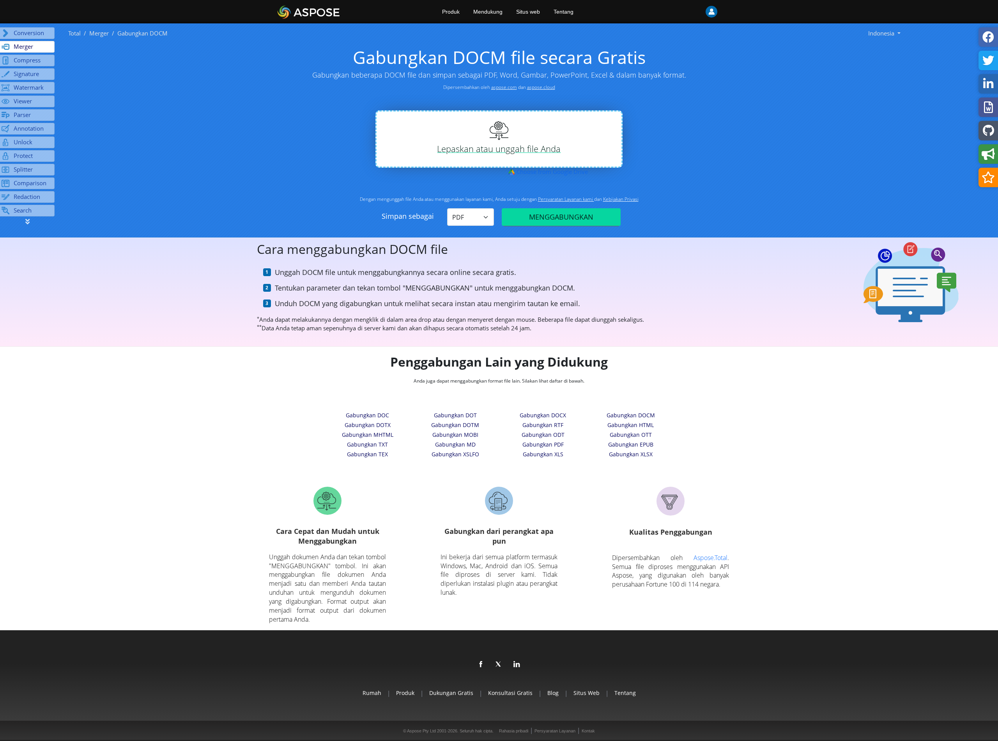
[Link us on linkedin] (517, 664)
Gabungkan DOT (455, 415)
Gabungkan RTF (542, 425)
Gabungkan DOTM (455, 425)
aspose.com (504, 87)
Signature (26, 74)
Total (74, 33)
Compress (27, 60)
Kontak (588, 731)
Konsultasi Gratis (510, 693)
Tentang (563, 12)
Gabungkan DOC (367, 415)
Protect (23, 156)
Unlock (23, 142)
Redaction (27, 196)
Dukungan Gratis (451, 693)
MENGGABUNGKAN (561, 217)
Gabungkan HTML (630, 425)
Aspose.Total (710, 557)
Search (23, 210)
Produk (451, 12)
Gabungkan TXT (367, 444)
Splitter (23, 169)
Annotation (29, 128)
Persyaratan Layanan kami (566, 199)
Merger (99, 33)
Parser (22, 115)
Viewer (23, 101)
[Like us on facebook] (481, 664)
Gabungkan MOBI (455, 434)
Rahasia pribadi (513, 731)
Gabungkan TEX (367, 454)
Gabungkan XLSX (631, 454)
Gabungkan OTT (631, 434)
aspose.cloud (541, 87)
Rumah (372, 693)
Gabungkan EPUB (630, 444)
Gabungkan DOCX (543, 415)
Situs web (528, 12)
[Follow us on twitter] (499, 664)
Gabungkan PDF (543, 444)
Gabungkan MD (455, 444)
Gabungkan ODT (543, 434)
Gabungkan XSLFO (455, 454)
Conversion (29, 33)
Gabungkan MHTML (367, 434)
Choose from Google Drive (551, 172)
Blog (553, 693)
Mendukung (488, 12)
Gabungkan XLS (543, 454)
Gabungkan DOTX (368, 425)
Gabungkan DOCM (631, 415)
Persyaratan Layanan (554, 731)
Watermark (29, 87)
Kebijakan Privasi (621, 199)
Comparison (30, 183)
